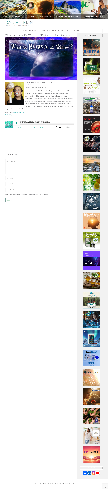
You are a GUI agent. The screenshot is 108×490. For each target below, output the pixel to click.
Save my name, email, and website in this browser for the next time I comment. (27, 194)
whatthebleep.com (19, 112)
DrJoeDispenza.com (11, 115)
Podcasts (50, 483)
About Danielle (42, 483)
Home (35, 483)
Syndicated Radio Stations (61, 483)
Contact (71, 483)
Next (104, 9)
